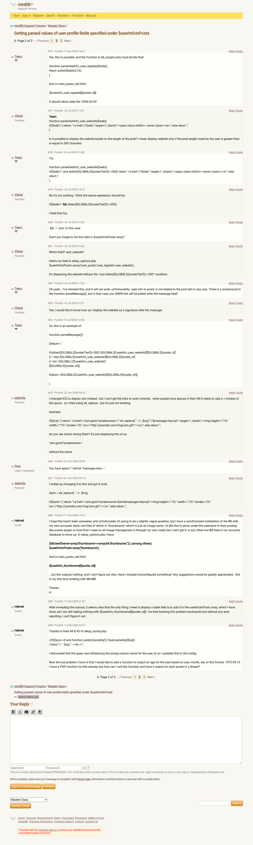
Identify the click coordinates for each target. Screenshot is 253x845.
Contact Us (91, 821)
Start (16, 15)
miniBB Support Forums (29, 26)
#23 (50, 303)
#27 (50, 478)
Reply (232, 51)
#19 (50, 189)
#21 (50, 246)
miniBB (24, 4)
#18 (50, 152)
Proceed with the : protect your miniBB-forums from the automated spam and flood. (60, 831)
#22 (50, 283)
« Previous (42, 41)
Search (50, 15)
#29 (50, 601)
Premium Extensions (41, 821)
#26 (50, 461)
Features (31, 818)
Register (38, 15)
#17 (50, 110)
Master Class (56, 26)
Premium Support (64, 821)
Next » (68, 41)
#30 (50, 625)
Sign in (26, 15)
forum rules (83, 779)
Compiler (23, 821)
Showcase (81, 818)
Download (68, 818)
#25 (50, 392)
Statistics (63, 15)
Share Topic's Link (28, 696)
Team (18, 56)
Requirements (45, 818)
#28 (50, 515)
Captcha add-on (48, 830)
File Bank (78, 15)
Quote (239, 51)
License (79, 821)
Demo (57, 818)
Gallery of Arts (96, 818)
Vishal (19, 116)
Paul (18, 466)
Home (21, 818)
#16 (50, 51)
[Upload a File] (39, 711)
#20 (50, 222)
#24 (50, 319)
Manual (91, 15)
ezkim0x (20, 398)
